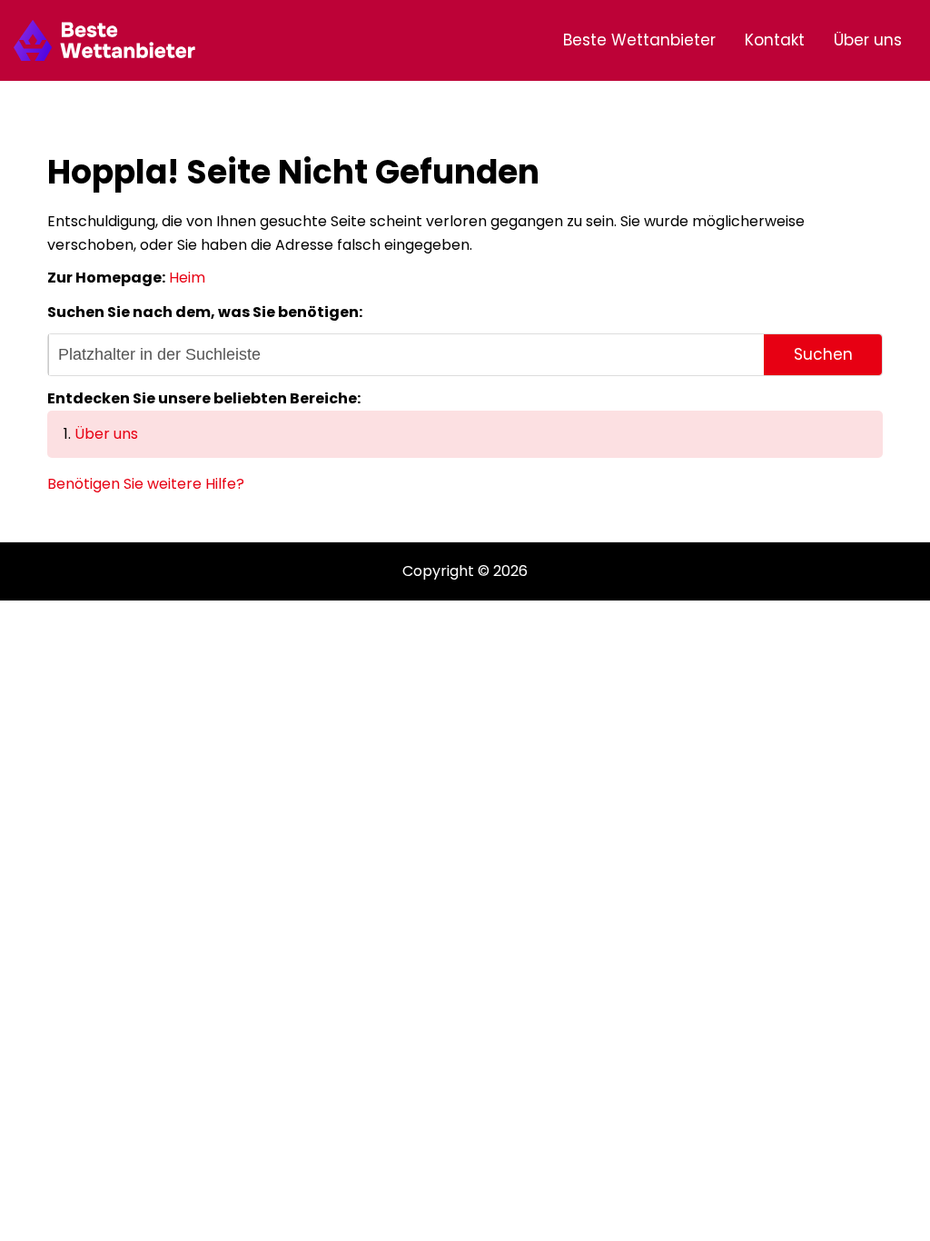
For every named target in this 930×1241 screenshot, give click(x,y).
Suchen (823, 354)
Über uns (868, 40)
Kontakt (775, 40)
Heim (187, 277)
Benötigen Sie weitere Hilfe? (145, 483)
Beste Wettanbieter (639, 40)
